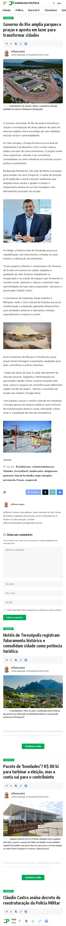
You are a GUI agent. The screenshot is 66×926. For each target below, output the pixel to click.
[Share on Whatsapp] (33, 921)
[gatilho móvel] (6, 3)
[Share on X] (16, 43)
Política (8, 760)
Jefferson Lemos (18, 51)
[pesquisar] (54, 3)
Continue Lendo (33, 746)
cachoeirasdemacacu (43, 466)
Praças (20, 480)
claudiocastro (36, 471)
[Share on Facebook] (11, 43)
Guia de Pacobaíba (24, 475)
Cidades (8, 18)
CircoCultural (21, 471)
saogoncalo (31, 480)
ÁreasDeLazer (23, 466)
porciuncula (9, 480)
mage (38, 475)
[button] (21, 43)
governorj (8, 475)
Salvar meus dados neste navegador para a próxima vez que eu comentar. (34, 610)
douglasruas (51, 471)
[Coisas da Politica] (24, 3)
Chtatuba (8, 471)
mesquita (47, 475)
